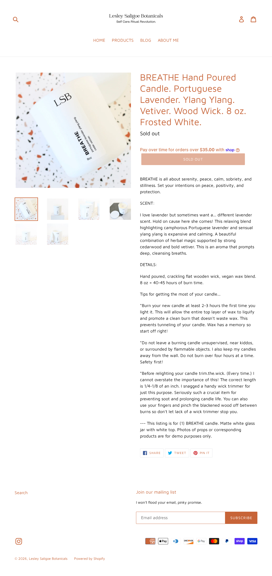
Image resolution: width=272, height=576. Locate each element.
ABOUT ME (168, 40)
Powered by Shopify (89, 558)
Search (21, 492)
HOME (99, 40)
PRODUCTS (123, 40)
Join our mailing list (156, 492)
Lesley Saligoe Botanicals (48, 558)
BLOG (145, 40)
